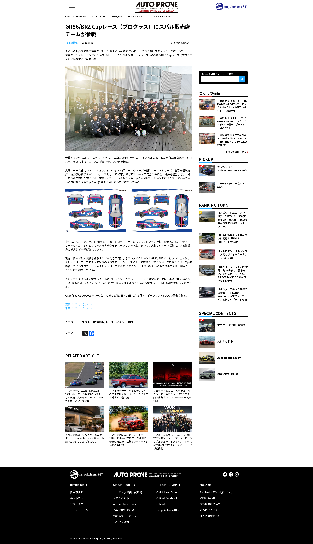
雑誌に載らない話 (123, 510)
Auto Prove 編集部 (179, 42)
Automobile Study (124, 504)
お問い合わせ (207, 498)
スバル (86, 322)
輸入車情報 (76, 498)
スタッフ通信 (121, 522)
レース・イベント (116, 322)
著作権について (209, 510)
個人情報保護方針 (210, 516)
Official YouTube (166, 492)
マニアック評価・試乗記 (127, 492)
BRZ (130, 322)
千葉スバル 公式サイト (78, 308)
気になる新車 (121, 498)
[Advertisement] (223, 43)
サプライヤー (78, 504)
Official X (161, 504)
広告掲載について (210, 504)
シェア (69, 333)
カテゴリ (70, 322)
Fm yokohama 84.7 (167, 510)
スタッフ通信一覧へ (235, 152)
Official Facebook (167, 498)
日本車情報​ (72, 42)
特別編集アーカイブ (125, 516)
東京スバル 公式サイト (78, 304)
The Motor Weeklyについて (216, 492)
